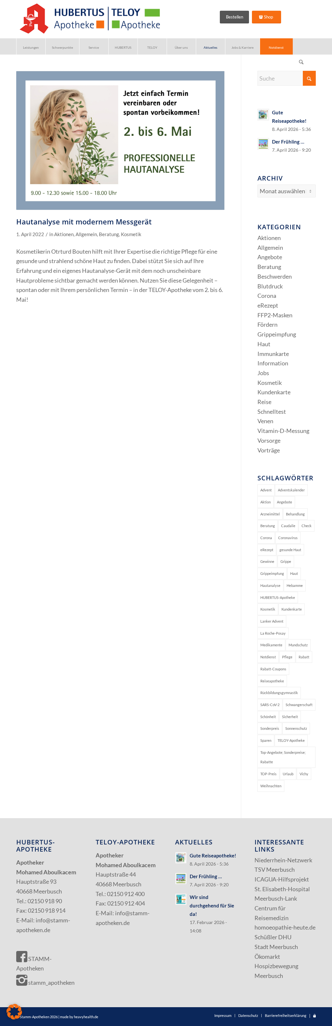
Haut (263, 344)
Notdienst (268, 657)
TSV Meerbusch (275, 869)
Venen (265, 420)
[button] (14, 1011)
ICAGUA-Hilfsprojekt (282, 879)
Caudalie (288, 526)
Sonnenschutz (296, 728)
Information (272, 363)
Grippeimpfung (276, 334)
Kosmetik (131, 234)
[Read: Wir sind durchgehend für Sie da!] (181, 899)
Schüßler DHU (273, 937)
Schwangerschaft (299, 705)
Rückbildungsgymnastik (279, 692)
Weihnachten (270, 786)
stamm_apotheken (51, 982)
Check (307, 526)
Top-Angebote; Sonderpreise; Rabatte (283, 757)
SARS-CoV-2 (269, 705)
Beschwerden (274, 276)
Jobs (263, 372)
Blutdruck (270, 286)
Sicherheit (290, 717)
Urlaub (288, 774)
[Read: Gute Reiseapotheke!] (263, 114)
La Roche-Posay (273, 633)
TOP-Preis (268, 774)
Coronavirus (288, 538)
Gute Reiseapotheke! (213, 855)
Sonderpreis (269, 728)
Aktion (265, 502)
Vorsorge (268, 440)
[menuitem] (30, 46)
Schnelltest (271, 411)
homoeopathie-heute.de (285, 927)
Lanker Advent (271, 621)
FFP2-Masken (274, 315)
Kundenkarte (273, 392)
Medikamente (271, 645)
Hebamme (295, 585)
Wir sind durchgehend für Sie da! (212, 905)
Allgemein (86, 234)
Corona (266, 295)
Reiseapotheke (272, 681)
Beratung (109, 234)
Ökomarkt (267, 956)
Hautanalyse (270, 585)
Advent (266, 490)
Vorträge (268, 450)
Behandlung (295, 514)
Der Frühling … (288, 142)
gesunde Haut (290, 550)
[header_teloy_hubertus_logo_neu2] (88, 19)
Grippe (285, 561)
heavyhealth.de (86, 1017)
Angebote (269, 256)
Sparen (265, 740)
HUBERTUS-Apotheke (277, 597)
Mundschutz (298, 645)
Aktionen (64, 234)
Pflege (287, 657)
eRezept (267, 305)
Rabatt (304, 657)
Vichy (304, 774)
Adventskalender (291, 490)
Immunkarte (273, 353)
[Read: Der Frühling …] (263, 144)
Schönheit (268, 717)
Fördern (267, 324)
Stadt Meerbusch (276, 946)
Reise (264, 401)
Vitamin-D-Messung (283, 430)
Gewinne (267, 561)
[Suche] (301, 63)
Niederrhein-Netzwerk (283, 860)
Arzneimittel (270, 514)
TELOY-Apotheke (291, 740)
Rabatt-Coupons (273, 669)
